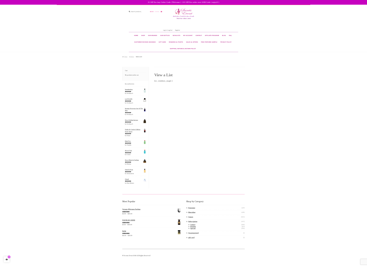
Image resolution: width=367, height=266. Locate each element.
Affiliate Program (212, 35)
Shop (143, 35)
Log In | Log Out (167, 30)
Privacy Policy (226, 42)
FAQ (230, 35)
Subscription (192, 221)
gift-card (191, 237)
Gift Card (162, 42)
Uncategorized (193, 233)
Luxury (192, 225)
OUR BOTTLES (165, 35)
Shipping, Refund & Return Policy (183, 48)
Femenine (191, 208)
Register (177, 30)
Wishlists (176, 35)
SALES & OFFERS (192, 42)
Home (136, 35)
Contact (199, 35)
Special (192, 228)
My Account (187, 35)
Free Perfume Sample (209, 42)
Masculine (191, 212)
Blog (224, 35)
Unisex (190, 217)
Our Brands (152, 35)
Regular (193, 226)
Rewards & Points (176, 42)
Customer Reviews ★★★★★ (145, 42)
